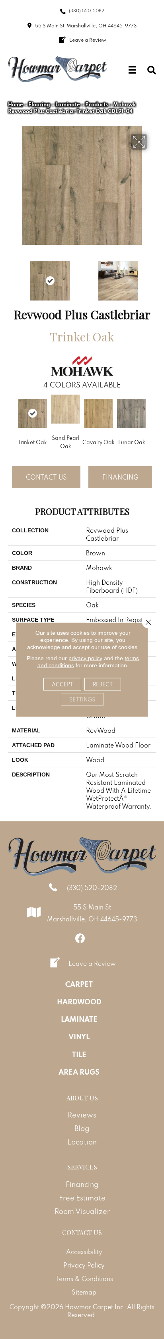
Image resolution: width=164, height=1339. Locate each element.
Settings (82, 699)
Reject (103, 684)
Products (96, 104)
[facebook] (80, 938)
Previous (12, 277)
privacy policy (85, 658)
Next (152, 277)
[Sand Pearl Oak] (65, 409)
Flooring (39, 104)
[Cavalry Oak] (98, 413)
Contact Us (46, 477)
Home (15, 104)
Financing (120, 477)
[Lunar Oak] (131, 413)
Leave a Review (92, 963)
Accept (62, 684)
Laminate (67, 104)
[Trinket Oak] (32, 413)
